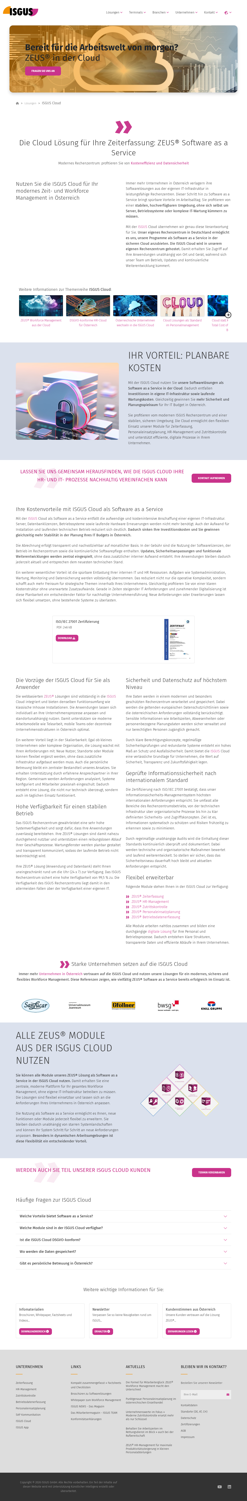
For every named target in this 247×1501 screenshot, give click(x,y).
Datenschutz (188, 1418)
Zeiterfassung (24, 1383)
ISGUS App (22, 1427)
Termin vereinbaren (211, 1172)
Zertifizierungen (190, 1424)
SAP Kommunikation (28, 1414)
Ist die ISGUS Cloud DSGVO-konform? (50, 1240)
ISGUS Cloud (23, 1421)
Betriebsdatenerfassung (31, 1402)
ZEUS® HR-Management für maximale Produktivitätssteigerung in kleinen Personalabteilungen (149, 1449)
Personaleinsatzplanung (30, 1408)
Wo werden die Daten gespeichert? (48, 1251)
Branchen (159, 12)
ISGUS (142, 227)
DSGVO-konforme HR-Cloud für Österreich (64, 323)
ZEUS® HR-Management (150, 902)
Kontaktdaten (189, 1405)
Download (65, 638)
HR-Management (26, 1389)
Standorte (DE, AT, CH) (194, 1411)
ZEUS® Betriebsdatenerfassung (156, 917)
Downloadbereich (33, 1331)
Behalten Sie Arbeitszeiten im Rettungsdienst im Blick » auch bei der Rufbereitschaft (149, 1432)
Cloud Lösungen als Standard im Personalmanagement (159, 323)
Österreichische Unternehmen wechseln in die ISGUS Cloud (111, 323)
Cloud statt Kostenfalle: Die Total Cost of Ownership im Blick (206, 325)
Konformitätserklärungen (86, 1419)
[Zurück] (18, 314)
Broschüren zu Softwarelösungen (91, 1393)
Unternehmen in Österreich (61, 974)
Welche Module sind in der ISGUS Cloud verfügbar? (61, 1228)
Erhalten (101, 1331)
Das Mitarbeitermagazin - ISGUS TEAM (94, 1412)
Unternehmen (184, 12)
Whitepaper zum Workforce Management (96, 1400)
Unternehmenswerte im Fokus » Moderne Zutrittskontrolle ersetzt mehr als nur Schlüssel (150, 1415)
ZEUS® (49, 696)
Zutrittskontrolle (26, 1395)
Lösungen (112, 12)
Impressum (188, 1437)
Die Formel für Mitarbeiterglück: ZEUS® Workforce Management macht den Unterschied (149, 1386)
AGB (183, 1430)
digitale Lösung (160, 931)
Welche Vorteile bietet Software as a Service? (56, 1216)
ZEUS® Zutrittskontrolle (149, 907)
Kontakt (209, 12)
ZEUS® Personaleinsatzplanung (156, 912)
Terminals (136, 12)
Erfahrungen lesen (181, 1331)
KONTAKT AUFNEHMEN (211, 478)
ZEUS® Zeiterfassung (148, 896)
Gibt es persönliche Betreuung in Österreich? (56, 1263)
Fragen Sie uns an (43, 71)
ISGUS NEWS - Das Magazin (87, 1406)
